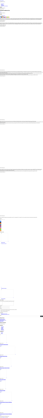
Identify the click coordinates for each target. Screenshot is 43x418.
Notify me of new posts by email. (4, 311)
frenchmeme (3, 15)
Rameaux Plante (1, 321)
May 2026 (2, 328)
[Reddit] (2, 17)
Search (0, 315)
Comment (1, 305)
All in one (2, 332)
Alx (7, 417)
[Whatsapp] (7, 17)
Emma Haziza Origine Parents (3, 320)
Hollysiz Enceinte (3, 242)
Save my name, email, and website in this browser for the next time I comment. (9, 309)
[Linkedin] (3, 17)
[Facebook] (0, 17)
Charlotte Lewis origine (3, 288)
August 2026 (2, 326)
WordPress (4, 417)
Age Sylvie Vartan (3, 379)
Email (0, 307)
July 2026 (2, 327)
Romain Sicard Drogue (2, 319)
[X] (1, 17)
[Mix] (6, 17)
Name (1, 306)
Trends (2, 333)
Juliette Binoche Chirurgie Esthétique (6, 402)
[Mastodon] (5, 17)
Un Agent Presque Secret (4, 344)
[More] (8, 17)
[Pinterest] (4, 17)
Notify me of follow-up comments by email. (5, 310)
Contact (2, 4)
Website (1, 308)
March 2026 (2, 329)
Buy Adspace (2, 5)
